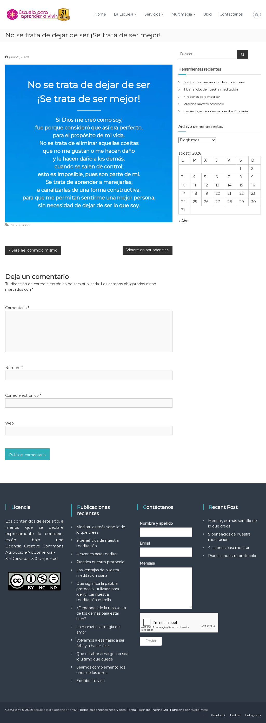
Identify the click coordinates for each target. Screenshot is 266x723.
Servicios (152, 14)
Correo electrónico (23, 395)
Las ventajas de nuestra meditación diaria (216, 111)
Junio (26, 225)
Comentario (17, 307)
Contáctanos (231, 14)
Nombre (14, 367)
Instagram (253, 715)
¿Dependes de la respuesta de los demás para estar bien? (101, 613)
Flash (141, 710)
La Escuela (123, 14)
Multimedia (181, 14)
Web (9, 423)
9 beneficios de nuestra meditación (211, 89)
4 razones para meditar (202, 97)
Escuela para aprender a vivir (56, 710)
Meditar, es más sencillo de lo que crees (214, 82)
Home (100, 14)
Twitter (235, 715)
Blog (207, 14)
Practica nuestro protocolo (204, 104)
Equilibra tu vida (90, 680)
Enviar (150, 641)
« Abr (183, 221)
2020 (15, 225)
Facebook (218, 715)
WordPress (199, 710)
